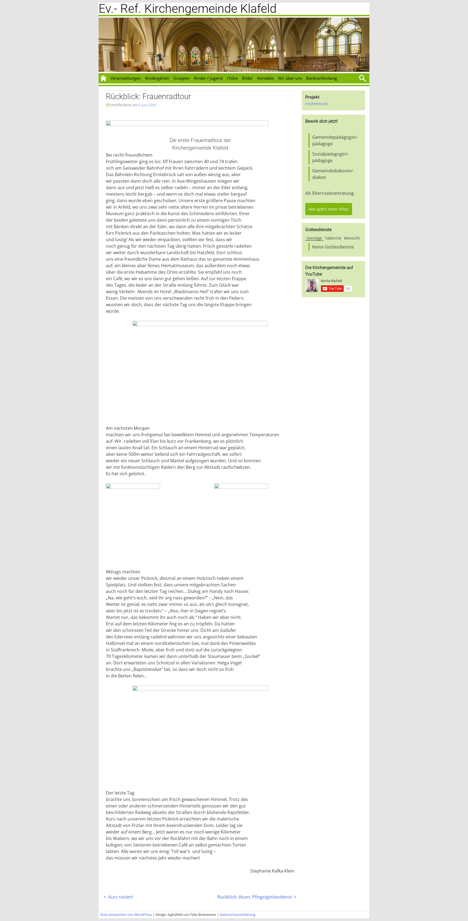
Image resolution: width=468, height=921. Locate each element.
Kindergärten (157, 78)
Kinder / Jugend (208, 78)
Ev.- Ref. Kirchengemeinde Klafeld (188, 8)
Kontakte (265, 78)
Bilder (247, 78)
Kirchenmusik (316, 104)
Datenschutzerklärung (237, 914)
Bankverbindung (321, 78)
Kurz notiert (118, 897)
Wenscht (352, 238)
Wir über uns (290, 78)
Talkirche (333, 238)
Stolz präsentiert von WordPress (126, 914)
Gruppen (181, 78)
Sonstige (314, 238)
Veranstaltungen (125, 78)
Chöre (232, 78)
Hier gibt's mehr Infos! (328, 209)
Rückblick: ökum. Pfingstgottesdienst (257, 897)
